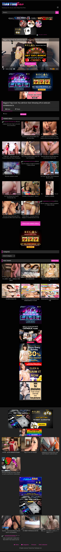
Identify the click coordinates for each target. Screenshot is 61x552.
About (8, 109)
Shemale (24, 114)
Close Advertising (30, 63)
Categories (26, 544)
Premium (33, 544)
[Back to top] (56, 547)
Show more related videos (30, 223)
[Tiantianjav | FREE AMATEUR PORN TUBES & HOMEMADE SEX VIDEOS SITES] (30, 4)
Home (17, 544)
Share (18, 109)
